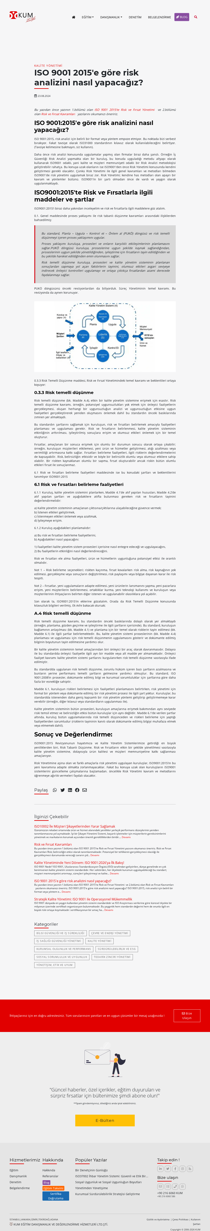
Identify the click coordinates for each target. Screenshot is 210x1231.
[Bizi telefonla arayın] (175, 1187)
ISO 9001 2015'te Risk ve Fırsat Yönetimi (124, 110)
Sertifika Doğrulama (55, 1196)
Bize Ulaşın (187, 1015)
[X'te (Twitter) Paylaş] (63, 790)
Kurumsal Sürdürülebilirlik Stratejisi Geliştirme (107, 1194)
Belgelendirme (20, 1188)
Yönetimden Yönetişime (91, 1188)
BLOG (183, 17)
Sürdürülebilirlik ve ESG (117, 949)
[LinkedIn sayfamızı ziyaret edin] (160, 1169)
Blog (46, 1182)
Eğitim (14, 1170)
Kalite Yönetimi (48, 66)
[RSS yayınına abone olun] (190, 1169)
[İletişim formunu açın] (168, 1187)
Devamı (126, 837)
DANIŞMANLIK (110, 17)
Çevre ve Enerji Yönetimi (109, 933)
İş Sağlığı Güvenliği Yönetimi (59, 941)
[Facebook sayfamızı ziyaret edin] (175, 1169)
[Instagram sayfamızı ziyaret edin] (182, 1169)
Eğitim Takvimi (53, 1188)
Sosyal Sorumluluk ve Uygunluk (62, 957)
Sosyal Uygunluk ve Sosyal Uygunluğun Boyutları (108, 1182)
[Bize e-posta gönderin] (160, 1187)
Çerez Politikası (180, 1219)
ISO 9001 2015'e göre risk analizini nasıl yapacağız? (72, 881)
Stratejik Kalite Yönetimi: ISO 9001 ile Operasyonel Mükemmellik (83, 899)
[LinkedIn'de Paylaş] (70, 790)
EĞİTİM (86, 17)
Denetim (15, 1182)
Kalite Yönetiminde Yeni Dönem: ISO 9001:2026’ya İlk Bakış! (79, 862)
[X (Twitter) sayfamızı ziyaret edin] (168, 1169)
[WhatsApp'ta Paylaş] (55, 790)
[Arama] (195, 17)
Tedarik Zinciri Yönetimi (112, 957)
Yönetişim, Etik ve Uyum (55, 965)
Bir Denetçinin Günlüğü (91, 1170)
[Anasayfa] (74, 17)
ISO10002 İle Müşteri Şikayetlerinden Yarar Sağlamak (74, 826)
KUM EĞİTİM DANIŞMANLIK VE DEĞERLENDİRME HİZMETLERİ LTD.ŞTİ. (60, 1224)
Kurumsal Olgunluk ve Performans (64, 949)
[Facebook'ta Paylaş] (77, 790)
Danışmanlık (18, 1176)
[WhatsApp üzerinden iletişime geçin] (182, 1187)
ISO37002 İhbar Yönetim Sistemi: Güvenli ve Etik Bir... (111, 1176)
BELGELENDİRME (159, 17)
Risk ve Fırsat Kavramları (58, 114)
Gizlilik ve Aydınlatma (158, 1219)
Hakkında (48, 1170)
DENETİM (135, 17)
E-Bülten (105, 1120)
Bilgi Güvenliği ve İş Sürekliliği (60, 933)
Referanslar (50, 1176)
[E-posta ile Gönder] (84, 790)
